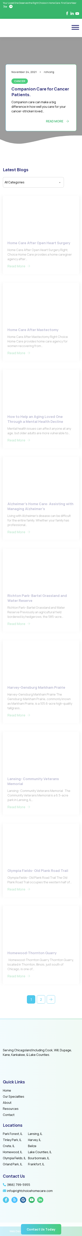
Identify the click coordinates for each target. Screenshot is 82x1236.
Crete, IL (9, 1146)
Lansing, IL (35, 1134)
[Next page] (51, 999)
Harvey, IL (34, 1140)
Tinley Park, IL (12, 1140)
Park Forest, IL (13, 1134)
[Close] (58, 584)
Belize (32, 1146)
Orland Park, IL (12, 1164)
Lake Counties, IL (40, 1152)
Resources (10, 1109)
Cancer (19, 81)
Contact (8, 1115)
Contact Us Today (41, 1229)
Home (7, 1090)
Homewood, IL (12, 1152)
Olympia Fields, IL (14, 1158)
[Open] (75, 27)
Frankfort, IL (36, 1164)
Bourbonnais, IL (38, 1158)
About (7, 1103)
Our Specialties (13, 1096)
